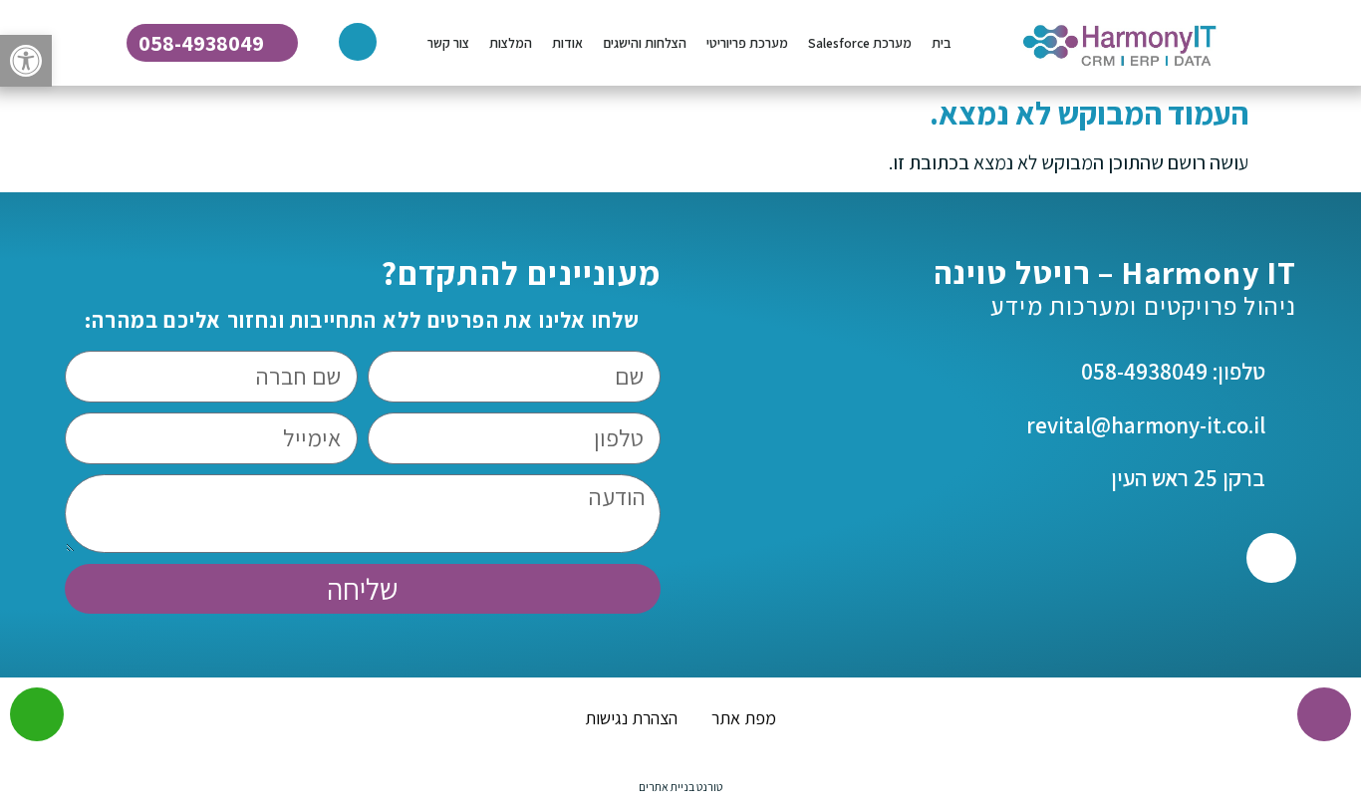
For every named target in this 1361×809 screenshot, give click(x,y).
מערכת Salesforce (860, 43)
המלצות (510, 43)
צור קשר (448, 43)
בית (942, 43)
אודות (567, 43)
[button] (26, 61)
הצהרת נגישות (631, 717)
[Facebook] (1271, 558)
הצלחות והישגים (644, 43)
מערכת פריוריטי (747, 43)
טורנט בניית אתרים (680, 786)
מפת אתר (743, 717)
